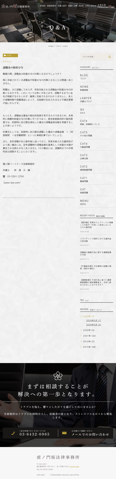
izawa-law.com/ (12, 182)
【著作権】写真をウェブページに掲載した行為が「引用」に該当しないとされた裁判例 (96, 225)
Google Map (74, 466)
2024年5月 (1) (93, 320)
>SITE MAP (41, 475)
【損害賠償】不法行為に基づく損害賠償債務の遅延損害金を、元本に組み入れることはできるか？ (95, 282)
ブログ (58, 46)
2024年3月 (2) (93, 325)
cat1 (9, 55)
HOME (51, 46)
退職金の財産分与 (13, 67)
